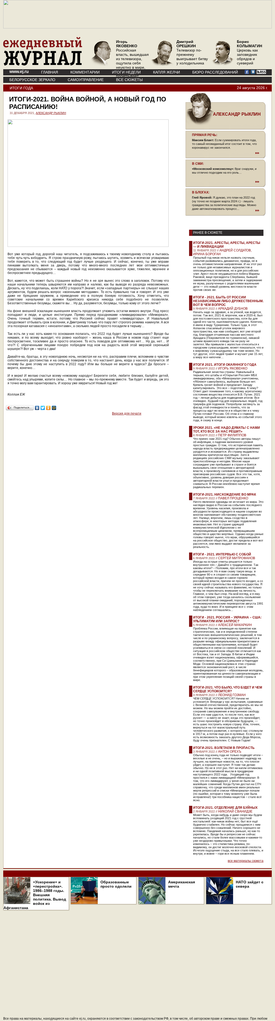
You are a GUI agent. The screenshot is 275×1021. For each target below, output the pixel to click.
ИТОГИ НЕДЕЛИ (126, 72)
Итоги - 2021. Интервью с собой (222, 554)
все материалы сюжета (245, 861)
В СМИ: (198, 164)
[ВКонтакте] (37, 407)
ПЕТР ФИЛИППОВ (232, 435)
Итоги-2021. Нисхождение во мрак (224, 494)
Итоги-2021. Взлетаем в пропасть (224, 748)
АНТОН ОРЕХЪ (229, 751)
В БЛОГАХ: (200, 192)
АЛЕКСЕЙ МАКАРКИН (235, 625)
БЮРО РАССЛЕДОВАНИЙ (215, 72)
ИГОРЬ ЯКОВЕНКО (232, 368)
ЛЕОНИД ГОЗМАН (232, 695)
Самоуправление (86, 80)
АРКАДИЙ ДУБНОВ (233, 308)
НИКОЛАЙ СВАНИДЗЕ (235, 811)
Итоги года (21, 88)
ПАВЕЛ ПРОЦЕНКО (233, 498)
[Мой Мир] (54, 407)
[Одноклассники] (48, 407)
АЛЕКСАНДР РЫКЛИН (51, 113)
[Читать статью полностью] (225, 153)
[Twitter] (43, 407)
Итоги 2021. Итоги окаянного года (224, 365)
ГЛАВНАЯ (49, 72)
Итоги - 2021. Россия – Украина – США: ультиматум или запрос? (227, 619)
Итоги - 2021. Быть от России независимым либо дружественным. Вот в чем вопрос (228, 301)
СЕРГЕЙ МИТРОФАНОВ (236, 558)
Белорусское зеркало (32, 80)
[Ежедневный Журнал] (42, 64)
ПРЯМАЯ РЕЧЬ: (204, 135)
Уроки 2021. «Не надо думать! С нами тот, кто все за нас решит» (226, 429)
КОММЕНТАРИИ (85, 72)
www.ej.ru (19, 71)
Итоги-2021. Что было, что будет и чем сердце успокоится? (227, 689)
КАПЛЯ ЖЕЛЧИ (166, 72)
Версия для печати (126, 413)
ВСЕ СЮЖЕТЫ (129, 80)
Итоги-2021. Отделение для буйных (225, 808)
